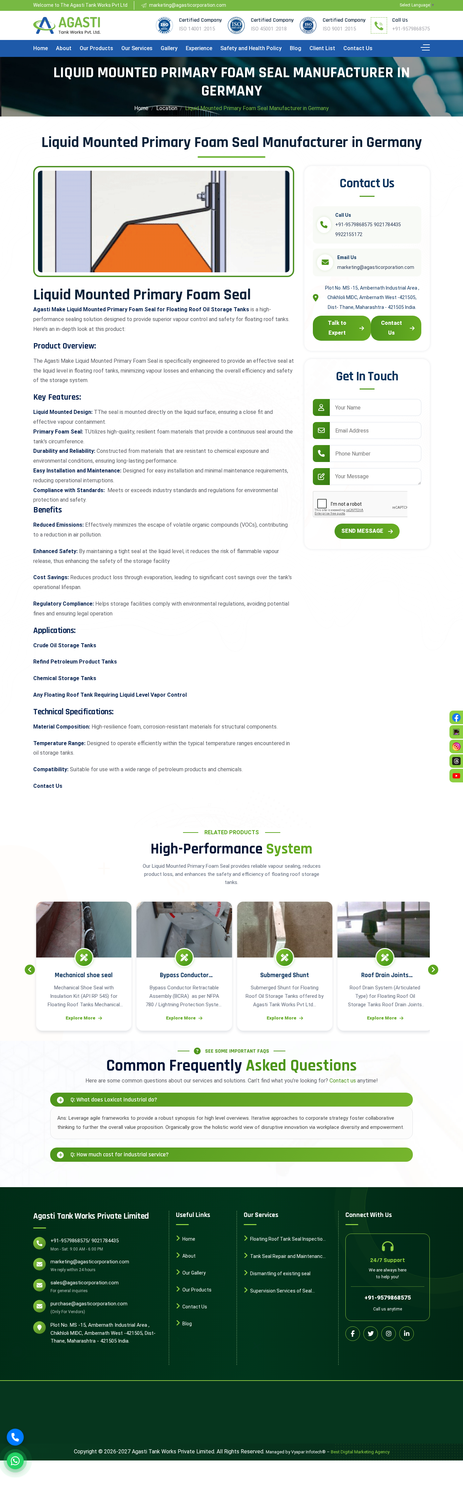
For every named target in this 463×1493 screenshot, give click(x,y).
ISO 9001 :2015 (339, 29)
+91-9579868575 (411, 29)
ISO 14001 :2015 (197, 29)
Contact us (342, 1080)
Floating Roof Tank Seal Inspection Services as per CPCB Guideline (284, 1239)
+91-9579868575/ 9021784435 (85, 1241)
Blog (295, 48)
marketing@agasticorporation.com (90, 1262)
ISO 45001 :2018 (269, 29)
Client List (322, 48)
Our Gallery (193, 1273)
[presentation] (30, 970)
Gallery (169, 48)
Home (40, 48)
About (64, 48)
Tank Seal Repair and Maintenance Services (284, 1257)
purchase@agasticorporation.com (89, 1304)
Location (166, 108)
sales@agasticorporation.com (85, 1283)
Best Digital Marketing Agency (360, 1451)
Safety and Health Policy (251, 48)
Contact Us (358, 48)
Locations (192, 1340)
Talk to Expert (337, 328)
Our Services (137, 48)
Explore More (81, 1018)
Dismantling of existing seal (279, 1273)
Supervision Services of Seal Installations (278, 1291)
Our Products (96, 48)
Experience (199, 48)
